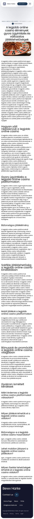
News (16, 501)
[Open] (30, 3)
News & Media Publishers (10, 21)
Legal (21, 513)
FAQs (22, 501)
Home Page (8, 501)
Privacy (12, 513)
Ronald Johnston (18, 23)
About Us (5, 513)
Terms (17, 513)
